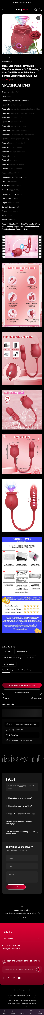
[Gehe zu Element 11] (34, 57)
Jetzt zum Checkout (22, 692)
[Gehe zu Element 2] (14, 57)
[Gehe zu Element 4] (19, 57)
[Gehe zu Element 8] (29, 57)
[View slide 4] (25, 917)
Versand (34, 1003)
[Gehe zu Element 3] (17, 57)
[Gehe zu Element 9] (32, 57)
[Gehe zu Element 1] (12, 57)
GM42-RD (7, 651)
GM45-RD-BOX (9, 664)
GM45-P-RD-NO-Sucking (12, 658)
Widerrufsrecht (11, 1003)
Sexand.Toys (7, 62)
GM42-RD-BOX (22, 651)
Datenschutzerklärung (22, 1003)
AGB (30, 1003)
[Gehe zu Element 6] (24, 57)
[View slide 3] (23, 917)
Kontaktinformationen (22, 1006)
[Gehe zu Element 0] (9, 57)
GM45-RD (30, 658)
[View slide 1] (18, 917)
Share (7, 698)
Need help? (38, 698)
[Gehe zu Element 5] (22, 57)
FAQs (21, 786)
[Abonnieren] (38, 969)
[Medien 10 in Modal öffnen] (38, 18)
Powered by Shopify (29, 1000)
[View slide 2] (21, 917)
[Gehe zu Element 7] (27, 57)
